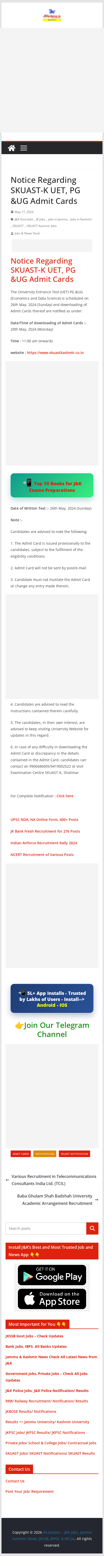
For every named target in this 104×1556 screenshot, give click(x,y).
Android (46, 1005)
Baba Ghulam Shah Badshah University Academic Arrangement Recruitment (54, 1199)
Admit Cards (21, 1154)
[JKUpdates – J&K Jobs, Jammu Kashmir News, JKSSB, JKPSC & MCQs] (12, 148)
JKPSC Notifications (68, 1432)
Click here (65, 795)
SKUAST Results (81, 1453)
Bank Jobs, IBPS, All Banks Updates (36, 1346)
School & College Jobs (46, 1442)
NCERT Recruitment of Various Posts (42, 854)
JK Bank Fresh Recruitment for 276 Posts (45, 831)
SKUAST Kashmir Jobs (42, 226)
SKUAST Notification (74, 1154)
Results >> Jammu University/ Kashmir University (47, 1421)
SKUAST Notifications (47, 1453)
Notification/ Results (70, 1401)
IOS (63, 1005)
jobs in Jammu (58, 219)
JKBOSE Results (19, 1411)
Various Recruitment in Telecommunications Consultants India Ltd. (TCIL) (54, 1180)
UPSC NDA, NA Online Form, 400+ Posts (44, 819)
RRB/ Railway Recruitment (28, 1401)
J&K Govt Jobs (24, 219)
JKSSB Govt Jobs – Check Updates (34, 1336)
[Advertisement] (52, 80)
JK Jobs (40, 219)
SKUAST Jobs (16, 1453)
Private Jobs (16, 1442)
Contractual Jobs (82, 1442)
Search (92, 1228)
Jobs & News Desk (27, 233)
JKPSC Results (37, 1432)
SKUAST (18, 226)
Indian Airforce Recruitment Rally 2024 (44, 842)
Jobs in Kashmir (81, 219)
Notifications (44, 1154)
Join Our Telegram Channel (56, 1029)
